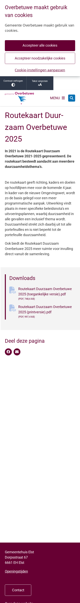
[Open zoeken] (71, 98)
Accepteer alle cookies (40, 45)
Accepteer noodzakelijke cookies (40, 58)
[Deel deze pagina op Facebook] (8, 351)
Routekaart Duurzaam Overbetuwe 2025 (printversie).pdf (45, 311)
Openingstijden (16, 571)
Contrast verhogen (13, 81)
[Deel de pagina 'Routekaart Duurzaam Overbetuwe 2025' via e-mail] (17, 351)
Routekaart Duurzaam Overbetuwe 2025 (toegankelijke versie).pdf (45, 293)
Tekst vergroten (40, 81)
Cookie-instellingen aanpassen (40, 70)
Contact (18, 590)
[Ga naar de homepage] (19, 98)
